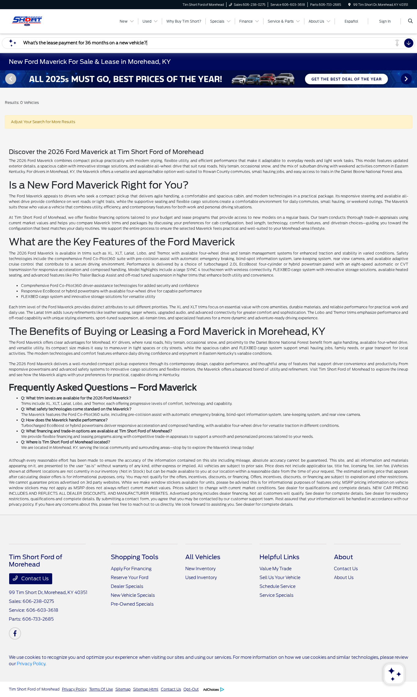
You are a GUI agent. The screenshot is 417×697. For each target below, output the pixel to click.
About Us (344, 577)
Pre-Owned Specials (132, 604)
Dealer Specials (127, 586)
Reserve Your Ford (129, 577)
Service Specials (276, 595)
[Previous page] (10, 78)
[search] (410, 21)
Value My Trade (275, 568)
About (343, 557)
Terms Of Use (101, 689)
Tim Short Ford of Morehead (34, 689)
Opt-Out (191, 689)
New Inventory (200, 568)
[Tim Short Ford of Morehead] (36, 21)
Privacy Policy (31, 663)
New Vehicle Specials (133, 595)
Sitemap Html (145, 689)
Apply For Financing (131, 568)
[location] (349, 4)
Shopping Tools (134, 557)
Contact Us (34, 578)
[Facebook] (15, 633)
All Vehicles (202, 557)
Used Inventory (201, 577)
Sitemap (123, 689)
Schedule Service (277, 586)
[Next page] (406, 78)
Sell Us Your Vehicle (279, 577)
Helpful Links (279, 557)
